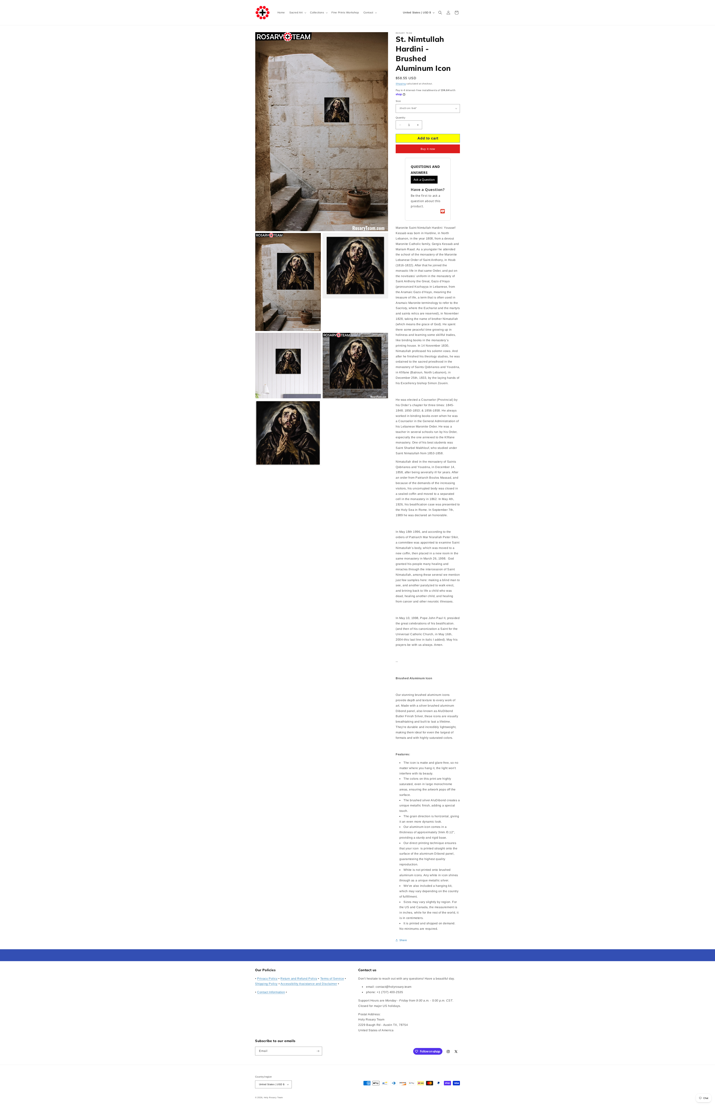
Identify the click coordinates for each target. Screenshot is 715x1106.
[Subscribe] (318, 1051)
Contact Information (271, 992)
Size (398, 101)
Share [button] (403, 940)
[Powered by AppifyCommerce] (442, 211)
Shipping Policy (266, 984)
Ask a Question (424, 180)
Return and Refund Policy (298, 978)
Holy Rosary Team (273, 1097)
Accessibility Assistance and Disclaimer (308, 984)
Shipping (401, 83)
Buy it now (428, 148)
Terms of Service (332, 978)
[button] (297, 12)
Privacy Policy (267, 978)
